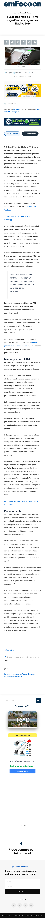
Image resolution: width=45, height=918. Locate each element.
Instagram (15, 112)
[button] (6, 42)
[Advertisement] (22, 800)
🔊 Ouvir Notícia (30, 134)
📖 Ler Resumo (12, 134)
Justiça (16, 13)
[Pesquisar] (38, 700)
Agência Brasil (9, 650)
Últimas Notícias (25, 13)
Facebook (16, 109)
